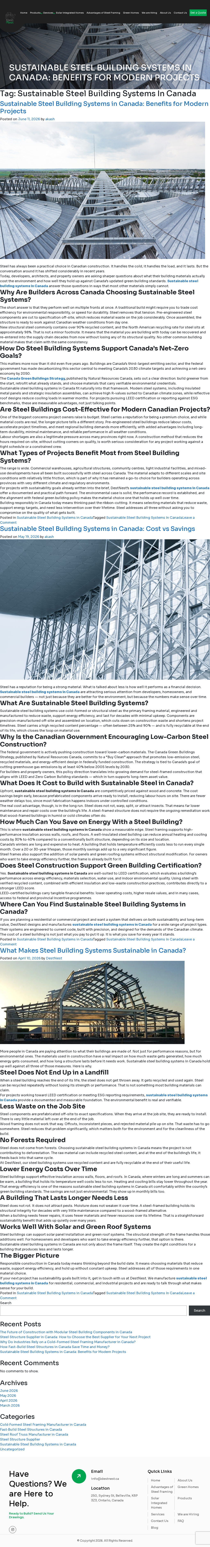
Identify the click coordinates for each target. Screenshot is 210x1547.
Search (5, 1303)
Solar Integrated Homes (70, 12)
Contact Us (180, 12)
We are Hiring (149, 12)
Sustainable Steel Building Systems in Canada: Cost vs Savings (97, 529)
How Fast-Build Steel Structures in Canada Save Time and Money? (55, 1347)
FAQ (181, 1521)
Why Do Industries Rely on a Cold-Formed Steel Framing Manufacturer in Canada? (68, 1342)
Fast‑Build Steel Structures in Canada (31, 1429)
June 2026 (9, 1391)
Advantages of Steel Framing (103, 12)
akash (50, 119)
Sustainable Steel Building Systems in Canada (55, 517)
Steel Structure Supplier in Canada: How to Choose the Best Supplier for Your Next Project (75, 1337)
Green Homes (131, 12)
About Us (165, 12)
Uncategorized (12, 1449)
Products (35, 12)
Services (48, 12)
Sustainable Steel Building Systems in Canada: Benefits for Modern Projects (104, 107)
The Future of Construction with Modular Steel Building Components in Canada (66, 1332)
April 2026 (8, 1400)
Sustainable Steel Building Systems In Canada (144, 517)
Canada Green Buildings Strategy (35, 378)
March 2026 (10, 1405)
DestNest (54, 958)
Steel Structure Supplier (20, 1439)
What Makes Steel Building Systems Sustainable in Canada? (93, 950)
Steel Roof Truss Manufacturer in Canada (34, 1434)
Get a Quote (198, 12)
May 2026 (8, 1395)
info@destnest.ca (105, 1479)
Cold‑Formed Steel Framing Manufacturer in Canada (43, 1424)
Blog (154, 1528)
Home (23, 12)
